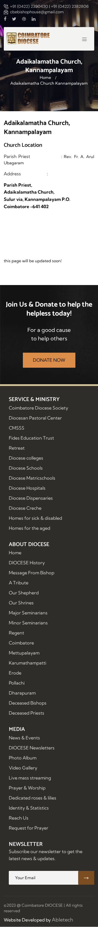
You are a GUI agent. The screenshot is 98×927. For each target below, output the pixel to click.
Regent (16, 633)
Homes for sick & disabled (35, 518)
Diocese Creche (25, 508)
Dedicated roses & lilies (32, 798)
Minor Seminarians (28, 623)
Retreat (17, 448)
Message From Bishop (31, 573)
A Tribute (18, 583)
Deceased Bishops (27, 703)
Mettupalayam (24, 653)
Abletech (62, 919)
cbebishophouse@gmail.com (37, 12)
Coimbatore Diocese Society (38, 408)
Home (45, 77)
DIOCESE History (27, 563)
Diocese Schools (26, 468)
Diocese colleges (26, 458)
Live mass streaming (30, 778)
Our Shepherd (24, 593)
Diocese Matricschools (32, 478)
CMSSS (16, 428)
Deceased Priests (26, 713)
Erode (15, 673)
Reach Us (18, 818)
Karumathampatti (27, 663)
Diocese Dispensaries (31, 498)
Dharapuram (22, 693)
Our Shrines (21, 603)
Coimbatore (21, 643)
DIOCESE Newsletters (32, 748)
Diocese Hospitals (27, 488)
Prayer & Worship (27, 788)
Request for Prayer (28, 828)
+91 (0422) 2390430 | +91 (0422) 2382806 (49, 6)
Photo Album (22, 758)
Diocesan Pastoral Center (35, 418)
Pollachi (17, 683)
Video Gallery (23, 768)
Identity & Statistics (29, 808)
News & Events (24, 738)
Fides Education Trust (31, 438)
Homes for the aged (29, 528)
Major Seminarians (28, 613)
